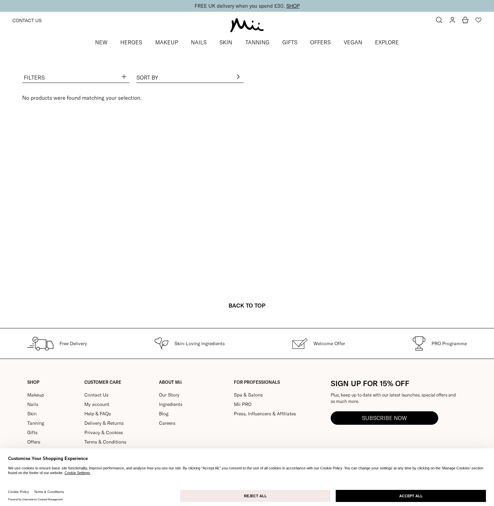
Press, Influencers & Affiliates (265, 414)
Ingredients (170, 404)
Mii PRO (242, 404)
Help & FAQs (97, 414)
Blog (163, 414)
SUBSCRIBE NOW (384, 418)
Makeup (35, 395)
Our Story (169, 395)
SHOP (293, 6)
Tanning (35, 423)
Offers (33, 442)
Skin (32, 414)
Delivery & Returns (104, 423)
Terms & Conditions (105, 442)
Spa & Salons (248, 395)
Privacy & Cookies (103, 432)
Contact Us (27, 20)
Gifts (32, 432)
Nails (32, 404)
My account (96, 404)
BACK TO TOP (247, 305)
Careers (167, 423)
